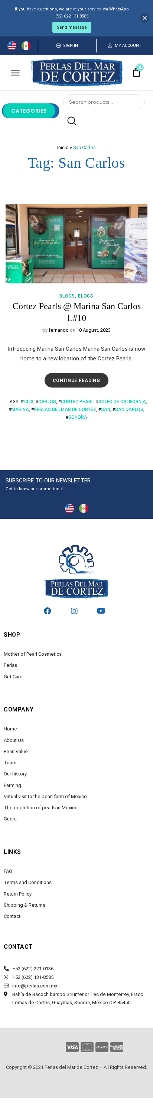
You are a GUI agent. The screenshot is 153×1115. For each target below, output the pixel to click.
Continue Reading (78, 378)
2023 (28, 401)
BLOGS (86, 296)
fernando (59, 330)
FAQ (8, 871)
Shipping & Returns (24, 905)
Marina (20, 409)
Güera (10, 819)
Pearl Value (16, 751)
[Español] (26, 45)
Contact (12, 916)
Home (10, 729)
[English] (11, 45)
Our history (15, 774)
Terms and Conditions (28, 882)
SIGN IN (70, 45)
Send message (72, 27)
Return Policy (18, 894)
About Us (14, 740)
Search (69, 121)
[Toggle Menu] (15, 72)
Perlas (10, 665)
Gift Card (13, 676)
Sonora (77, 417)
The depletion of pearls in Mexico (41, 807)
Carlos (47, 401)
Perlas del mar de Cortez (65, 409)
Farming (12, 785)
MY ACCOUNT (128, 45)
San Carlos (129, 409)
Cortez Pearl (77, 401)
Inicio (63, 147)
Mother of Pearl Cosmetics (33, 654)
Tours (10, 762)
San (105, 409)
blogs (67, 296)
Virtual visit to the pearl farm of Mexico (45, 796)
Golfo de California (122, 401)
